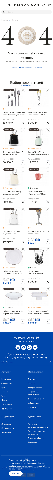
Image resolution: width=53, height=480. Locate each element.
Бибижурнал (33, 403)
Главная (14, 68)
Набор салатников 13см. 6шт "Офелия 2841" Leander (13, 312)
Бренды (8, 404)
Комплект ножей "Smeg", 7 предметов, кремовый (13, 193)
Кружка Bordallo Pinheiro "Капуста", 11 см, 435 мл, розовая (37, 193)
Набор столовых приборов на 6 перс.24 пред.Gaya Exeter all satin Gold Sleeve (14, 113)
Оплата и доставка (26, 68)
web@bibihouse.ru (27, 341)
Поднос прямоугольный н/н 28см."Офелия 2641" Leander (38, 312)
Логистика (6, 432)
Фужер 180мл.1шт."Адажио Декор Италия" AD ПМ (38, 113)
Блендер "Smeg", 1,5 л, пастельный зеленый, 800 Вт (39, 153)
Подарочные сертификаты (34, 393)
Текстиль (5, 392)
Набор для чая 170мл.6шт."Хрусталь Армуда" (36, 272)
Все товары (6, 379)
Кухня (3, 387)
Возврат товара (35, 387)
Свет (3, 396)
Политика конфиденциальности (38, 425)
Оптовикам (6, 424)
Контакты (38, 68)
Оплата (31, 383)
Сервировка (6, 383)
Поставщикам (7, 428)
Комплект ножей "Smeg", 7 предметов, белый (13, 232)
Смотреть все (26, 85)
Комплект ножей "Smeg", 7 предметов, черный (13, 153)
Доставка (32, 379)
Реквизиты (32, 442)
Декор (4, 400)
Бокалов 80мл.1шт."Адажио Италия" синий (38, 232)
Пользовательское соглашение (36, 432)
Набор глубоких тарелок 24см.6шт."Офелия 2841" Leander (12, 272)
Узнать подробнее (17, 469)
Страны (8, 409)
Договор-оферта (35, 438)
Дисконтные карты (36, 399)
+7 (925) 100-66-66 (26, 338)
